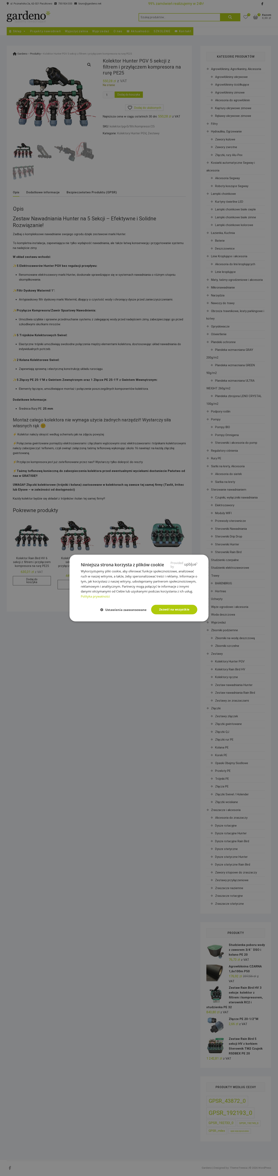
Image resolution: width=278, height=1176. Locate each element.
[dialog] (139, 588)
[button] (125, 610)
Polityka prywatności (95, 596)
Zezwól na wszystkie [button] (174, 609)
